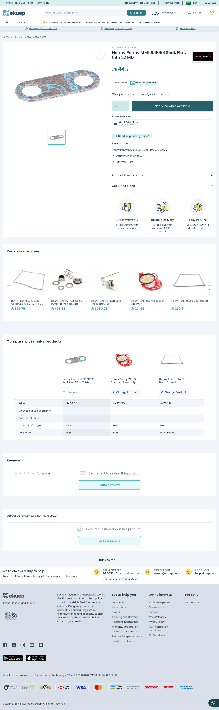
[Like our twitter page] (16, 645)
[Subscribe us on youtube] (33, 645)
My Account (119, 602)
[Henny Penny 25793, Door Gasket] (190, 288)
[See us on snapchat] (42, 645)
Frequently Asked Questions (140, 2)
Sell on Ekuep (193, 602)
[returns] (198, 207)
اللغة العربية (210, 3)
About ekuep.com (159, 602)
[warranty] (127, 207)
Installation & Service (124, 631)
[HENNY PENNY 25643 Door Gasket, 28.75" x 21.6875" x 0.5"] (30, 288)
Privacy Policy (157, 622)
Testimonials (156, 607)
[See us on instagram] (24, 645)
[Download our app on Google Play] (13, 659)
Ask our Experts (109, 541)
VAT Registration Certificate (158, 628)
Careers (153, 612)
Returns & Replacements (127, 636)
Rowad (116, 612)
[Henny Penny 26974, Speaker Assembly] (150, 288)
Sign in (197, 12)
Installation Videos (123, 641)
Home (6, 37)
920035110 (110, 573)
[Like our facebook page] (7, 645)
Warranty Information (125, 626)
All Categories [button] (20, 22)
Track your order (170, 2)
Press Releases (157, 617)
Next (210, 288)
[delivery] (162, 207)
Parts (17, 37)
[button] (191, 3)
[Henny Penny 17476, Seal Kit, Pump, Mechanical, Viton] (70, 288)
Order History (120, 607)
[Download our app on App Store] (36, 659)
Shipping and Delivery (125, 617)
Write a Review (109, 485)
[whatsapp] (213, 703)
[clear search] (126, 13)
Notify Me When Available (172, 106)
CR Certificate (157, 635)
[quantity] (120, 106)
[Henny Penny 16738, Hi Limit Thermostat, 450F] (110, 288)
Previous (9, 288)
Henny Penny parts (35, 37)
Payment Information (125, 622)
